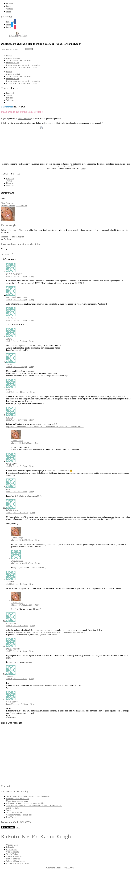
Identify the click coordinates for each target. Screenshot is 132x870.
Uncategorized (7, 107)
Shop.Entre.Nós (24, 119)
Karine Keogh (8, 225)
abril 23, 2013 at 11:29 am (22, 540)
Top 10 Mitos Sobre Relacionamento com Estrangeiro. (28, 796)
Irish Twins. (11, 817)
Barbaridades (11, 849)
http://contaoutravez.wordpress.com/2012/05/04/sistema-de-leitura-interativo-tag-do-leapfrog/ (47, 632)
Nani (8, 390)
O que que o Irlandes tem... (17, 801)
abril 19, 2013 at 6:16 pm (16, 276)
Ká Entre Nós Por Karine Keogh (36, 836)
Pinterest (19, 205)
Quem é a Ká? (13, 58)
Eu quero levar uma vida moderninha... (21, 244)
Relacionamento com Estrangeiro (23, 65)
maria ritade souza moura (16, 297)
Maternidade (12, 63)
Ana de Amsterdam (14, 856)
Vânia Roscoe (12, 702)
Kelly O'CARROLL (14, 274)
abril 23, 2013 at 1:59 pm (16, 584)
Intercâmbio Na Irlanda (18, 60)
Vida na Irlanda (12, 852)
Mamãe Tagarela (13, 859)
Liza (8, 489)
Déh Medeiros (12, 510)
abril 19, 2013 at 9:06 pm (16, 367)
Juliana (9, 339)
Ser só (8, 810)
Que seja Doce (12, 845)
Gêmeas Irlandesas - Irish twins (19, 815)
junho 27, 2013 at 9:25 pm (17, 704)
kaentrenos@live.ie (43, 544)
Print (25, 205)
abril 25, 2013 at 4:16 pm (16, 651)
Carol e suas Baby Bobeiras (17, 863)
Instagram (20, 237)
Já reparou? (7, 254)
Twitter (4, 205)
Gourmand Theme (53, 868)
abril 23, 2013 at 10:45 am (17, 512)
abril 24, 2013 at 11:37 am (22, 563)
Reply (31, 276)
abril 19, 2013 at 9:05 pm (16, 341)
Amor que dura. (12, 808)
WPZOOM (69, 868)
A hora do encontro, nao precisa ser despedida (25, 803)
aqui (83, 168)
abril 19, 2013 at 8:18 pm (16, 320)
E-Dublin (10, 847)
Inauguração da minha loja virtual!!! (22, 112)
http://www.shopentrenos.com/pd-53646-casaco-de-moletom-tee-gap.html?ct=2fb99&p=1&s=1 (45, 426)
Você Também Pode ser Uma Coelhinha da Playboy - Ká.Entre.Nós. (34, 805)
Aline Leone (11, 318)
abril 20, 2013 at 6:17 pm (16, 466)
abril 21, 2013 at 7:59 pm (16, 492)
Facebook (11, 205)
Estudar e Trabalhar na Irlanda (22, 67)
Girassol (9, 417)
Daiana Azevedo (13, 649)
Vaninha (9, 676)
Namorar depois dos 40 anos (17, 798)
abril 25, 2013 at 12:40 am (17, 626)
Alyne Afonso (11, 623)
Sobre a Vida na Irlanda (15, 861)
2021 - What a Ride (14, 812)
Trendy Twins (12, 854)
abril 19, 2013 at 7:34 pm (16, 299)
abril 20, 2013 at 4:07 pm (16, 420)
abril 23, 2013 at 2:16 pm (21, 605)
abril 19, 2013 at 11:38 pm (17, 392)
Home (9, 56)
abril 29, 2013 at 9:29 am (16, 679)
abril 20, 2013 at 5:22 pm (21, 443)
